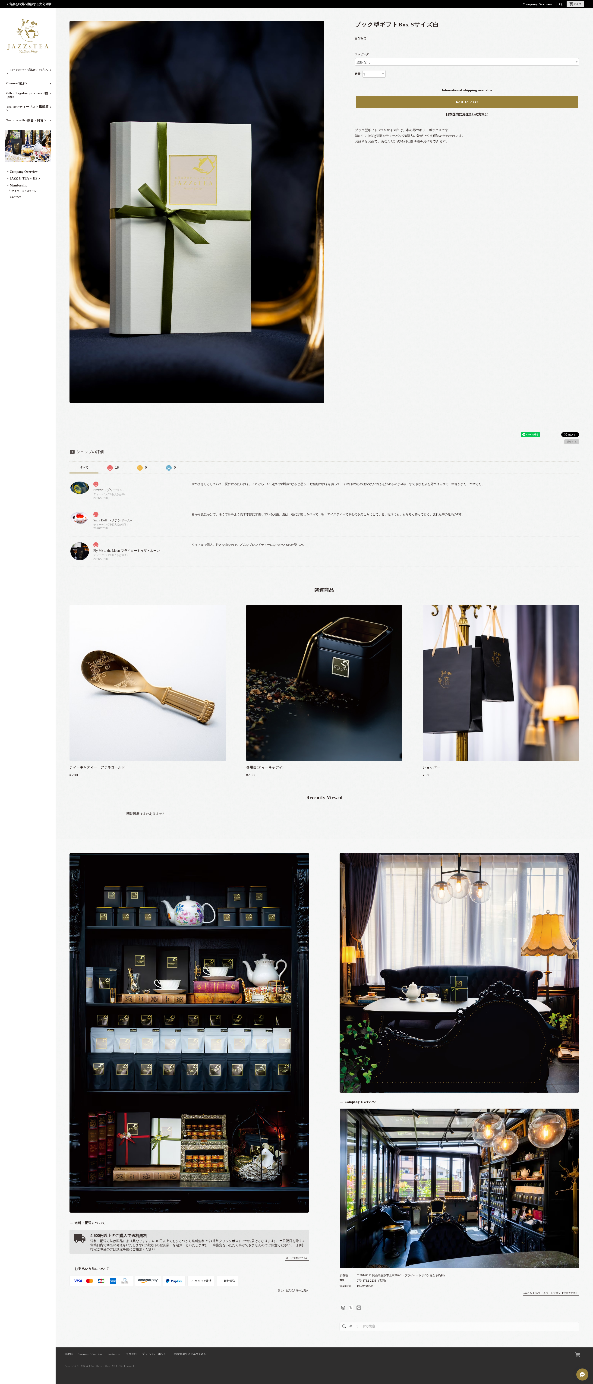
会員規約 (131, 1354)
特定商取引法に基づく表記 (190, 1354)
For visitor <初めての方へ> (27, 71)
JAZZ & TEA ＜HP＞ (25, 178)
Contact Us (114, 1354)
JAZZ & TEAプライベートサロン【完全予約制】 (551, 1293)
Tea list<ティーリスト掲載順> (27, 108)
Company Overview (537, 4)
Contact (15, 197)
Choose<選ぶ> (16, 83)
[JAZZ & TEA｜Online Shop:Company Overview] (459, 1188)
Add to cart (467, 102)
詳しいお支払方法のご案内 (293, 1290)
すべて (84, 467)
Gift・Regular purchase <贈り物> (27, 95)
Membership (18, 185)
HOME (69, 1354)
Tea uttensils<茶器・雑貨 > (26, 120)
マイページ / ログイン (24, 190)
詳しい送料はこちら (297, 1258)
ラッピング (362, 54)
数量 (357, 74)
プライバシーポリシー (155, 1354)
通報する (572, 441)
